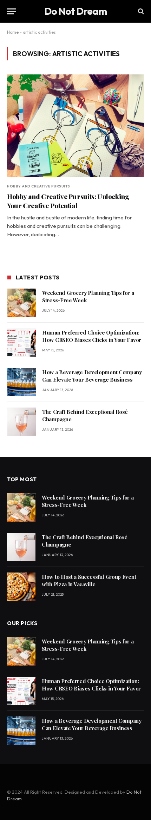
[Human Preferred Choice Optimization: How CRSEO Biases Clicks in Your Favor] (21, 342)
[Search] (140, 11)
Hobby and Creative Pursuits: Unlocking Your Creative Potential (68, 201)
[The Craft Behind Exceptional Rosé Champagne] (21, 422)
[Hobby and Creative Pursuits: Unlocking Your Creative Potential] (75, 125)
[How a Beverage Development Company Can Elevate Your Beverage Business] (21, 382)
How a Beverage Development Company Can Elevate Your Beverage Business (92, 376)
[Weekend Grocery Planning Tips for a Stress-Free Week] (21, 303)
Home (13, 32)
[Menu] (11, 11)
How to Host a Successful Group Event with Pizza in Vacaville (89, 580)
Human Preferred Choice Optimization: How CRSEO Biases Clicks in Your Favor (91, 336)
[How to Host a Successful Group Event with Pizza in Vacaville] (21, 587)
